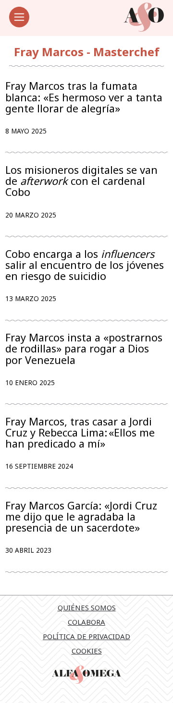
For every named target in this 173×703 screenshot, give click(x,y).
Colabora (86, 622)
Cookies (87, 650)
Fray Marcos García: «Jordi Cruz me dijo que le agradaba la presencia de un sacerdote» (81, 516)
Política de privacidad (86, 636)
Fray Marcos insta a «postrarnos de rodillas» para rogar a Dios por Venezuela (83, 348)
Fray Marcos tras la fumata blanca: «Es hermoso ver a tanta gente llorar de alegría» (83, 97)
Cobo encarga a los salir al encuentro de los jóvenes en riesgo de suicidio (84, 265)
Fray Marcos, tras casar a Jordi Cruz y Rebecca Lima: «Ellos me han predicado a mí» (80, 432)
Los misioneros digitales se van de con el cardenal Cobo (81, 181)
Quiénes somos (87, 607)
